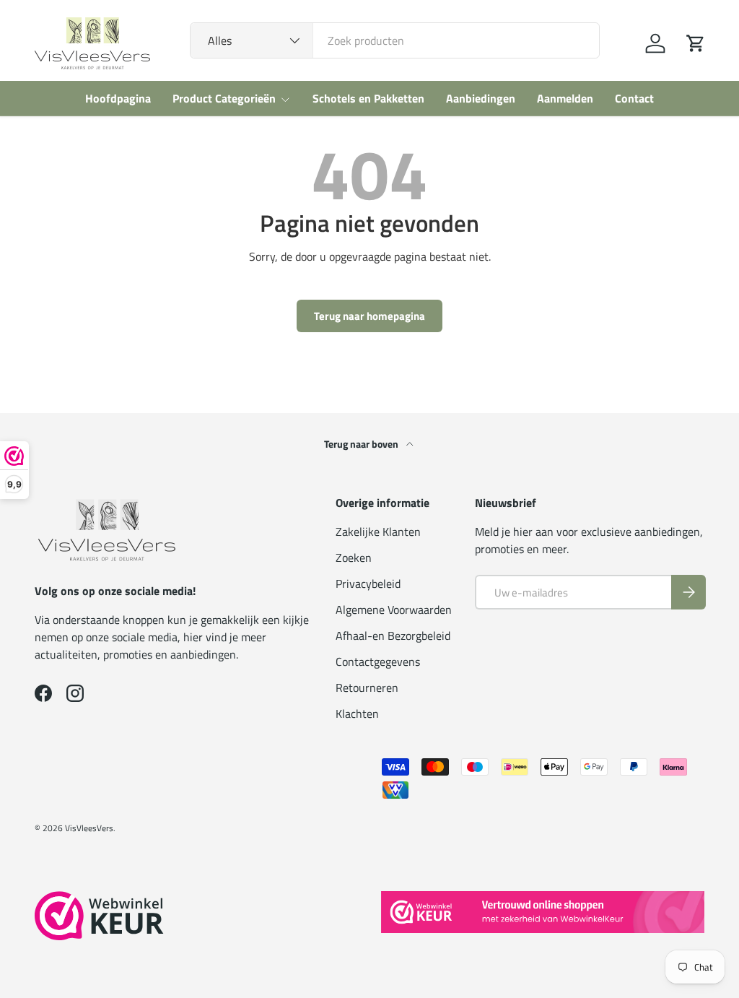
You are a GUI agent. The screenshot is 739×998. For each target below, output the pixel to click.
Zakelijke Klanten (378, 531)
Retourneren (367, 687)
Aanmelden (565, 98)
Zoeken (354, 557)
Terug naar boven (362, 443)
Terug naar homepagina (369, 316)
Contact (634, 98)
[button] (696, 43)
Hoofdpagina (118, 98)
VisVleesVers (89, 828)
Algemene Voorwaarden (394, 609)
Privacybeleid (368, 583)
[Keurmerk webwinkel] (99, 915)
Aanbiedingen (480, 98)
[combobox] (394, 40)
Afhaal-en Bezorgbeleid (393, 635)
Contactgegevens (378, 661)
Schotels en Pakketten (368, 98)
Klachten (357, 713)
